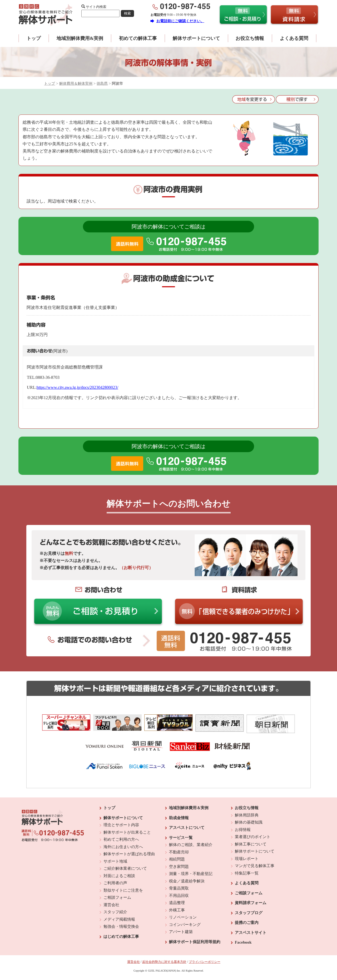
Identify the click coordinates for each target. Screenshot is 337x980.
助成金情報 (179, 818)
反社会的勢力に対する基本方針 (164, 962)
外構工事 (177, 910)
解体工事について (250, 844)
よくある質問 (294, 38)
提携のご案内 (247, 922)
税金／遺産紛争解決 (187, 881)
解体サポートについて (196, 38)
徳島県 (102, 83)
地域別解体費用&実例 (80, 38)
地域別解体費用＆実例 (189, 808)
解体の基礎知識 (248, 822)
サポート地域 (115, 861)
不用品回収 (179, 895)
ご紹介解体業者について (125, 868)
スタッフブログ (248, 913)
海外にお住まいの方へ (123, 847)
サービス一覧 (181, 837)
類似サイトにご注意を (123, 890)
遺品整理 (177, 903)
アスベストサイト (250, 932)
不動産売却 (179, 852)
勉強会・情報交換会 (121, 926)
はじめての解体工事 (121, 936)
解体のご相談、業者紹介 (190, 845)
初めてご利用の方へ (121, 839)
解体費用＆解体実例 (75, 83)
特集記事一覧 (247, 873)
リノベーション (183, 917)
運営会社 (111, 905)
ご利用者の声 (115, 883)
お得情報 (243, 830)
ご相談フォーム (117, 897)
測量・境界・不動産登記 (190, 874)
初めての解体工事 (138, 38)
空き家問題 (179, 866)
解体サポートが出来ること (127, 832)
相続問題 (177, 859)
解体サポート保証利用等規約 (194, 942)
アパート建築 (181, 932)
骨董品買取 (179, 888)
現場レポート (247, 859)
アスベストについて (187, 827)
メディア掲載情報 (119, 919)
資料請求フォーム (250, 903)
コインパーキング (185, 924)
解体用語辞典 (247, 815)
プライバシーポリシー (204, 962)
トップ (34, 38)
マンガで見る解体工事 (254, 866)
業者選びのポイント (252, 837)
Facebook (243, 942)
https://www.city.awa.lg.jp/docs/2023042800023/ (77, 387)
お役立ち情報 (250, 38)
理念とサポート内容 (121, 825)
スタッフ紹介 (115, 912)
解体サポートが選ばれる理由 (129, 854)
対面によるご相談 (119, 876)
